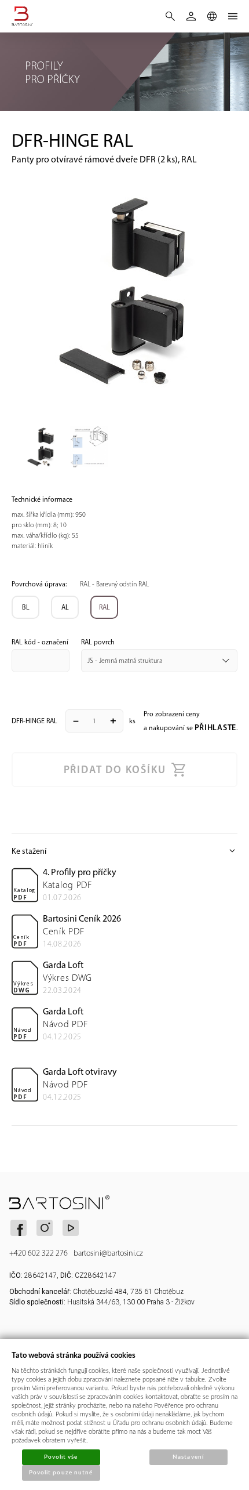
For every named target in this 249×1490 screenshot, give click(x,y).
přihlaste (215, 727)
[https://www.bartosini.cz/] (27, 16)
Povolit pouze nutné (61, 1473)
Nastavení (188, 1457)
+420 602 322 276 (38, 1253)
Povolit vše (61, 1457)
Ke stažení (124, 850)
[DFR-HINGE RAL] (124, 289)
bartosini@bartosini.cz (108, 1253)
